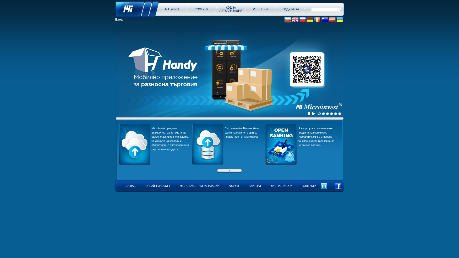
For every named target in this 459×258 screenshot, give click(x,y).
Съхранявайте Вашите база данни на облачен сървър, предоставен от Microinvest (242, 132)
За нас (131, 185)
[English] (295, 20)
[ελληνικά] (324, 20)
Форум (234, 185)
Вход (119, 19)
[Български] (287, 20)
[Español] (332, 20)
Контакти (309, 185)
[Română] (317, 20)
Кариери (255, 185)
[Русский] (302, 20)
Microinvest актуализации (199, 185)
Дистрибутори (281, 185)
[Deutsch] (310, 20)
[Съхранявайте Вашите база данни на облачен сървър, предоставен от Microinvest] (208, 163)
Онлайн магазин (158, 185)
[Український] (339, 20)
